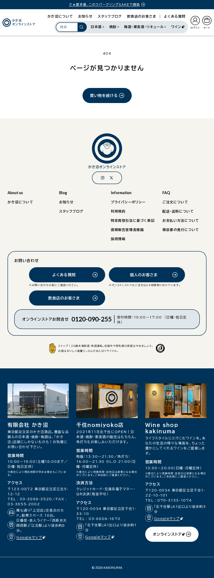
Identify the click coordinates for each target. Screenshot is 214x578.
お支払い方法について (180, 220)
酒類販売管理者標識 (127, 229)
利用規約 (118, 211)
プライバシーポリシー (128, 202)
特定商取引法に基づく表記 (132, 220)
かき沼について (60, 16)
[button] (97, 26)
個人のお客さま (144, 275)
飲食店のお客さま (141, 16)
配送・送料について (178, 211)
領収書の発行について (180, 229)
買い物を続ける (104, 95)
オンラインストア (167, 537)
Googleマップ (32, 537)
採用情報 (118, 239)
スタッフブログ (110, 16)
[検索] (82, 27)
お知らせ (85, 16)
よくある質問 (175, 16)
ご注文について (175, 202)
